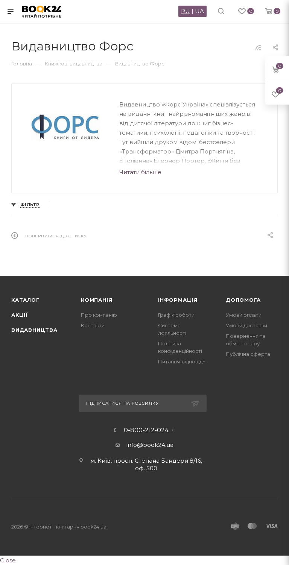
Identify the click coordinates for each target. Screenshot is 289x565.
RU (185, 11)
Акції (19, 315)
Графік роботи (176, 315)
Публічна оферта (248, 354)
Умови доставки (246, 325)
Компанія (96, 300)
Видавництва (34, 330)
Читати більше (140, 172)
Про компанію (99, 315)
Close (8, 560)
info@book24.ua (149, 444)
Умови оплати (244, 315)
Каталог (25, 300)
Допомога (243, 300)
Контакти (93, 325)
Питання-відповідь (181, 361)
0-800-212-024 (146, 430)
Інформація (178, 300)
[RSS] (258, 47)
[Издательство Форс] (65, 127)
